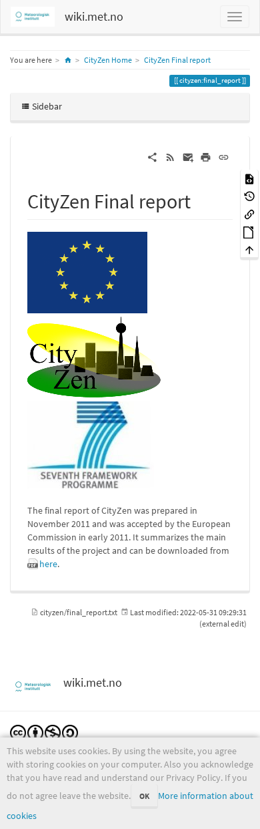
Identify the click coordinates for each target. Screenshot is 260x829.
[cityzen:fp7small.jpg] (90, 444)
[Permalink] (223, 156)
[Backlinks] (249, 213)
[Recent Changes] (170, 156)
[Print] (205, 156)
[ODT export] (249, 231)
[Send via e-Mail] (188, 156)
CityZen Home (108, 60)
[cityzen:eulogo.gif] (87, 271)
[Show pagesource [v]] (249, 178)
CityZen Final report (177, 60)
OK (144, 796)
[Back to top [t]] (249, 249)
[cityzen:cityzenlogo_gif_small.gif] (94, 356)
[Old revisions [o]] (249, 196)
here (48, 564)
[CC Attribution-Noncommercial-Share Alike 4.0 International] (44, 732)
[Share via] (152, 156)
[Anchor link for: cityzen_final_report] (201, 200)
